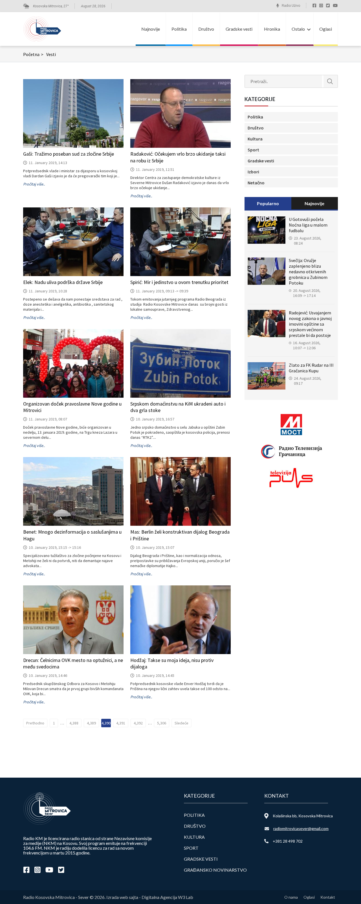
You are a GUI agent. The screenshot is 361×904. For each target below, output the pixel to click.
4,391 (120, 723)
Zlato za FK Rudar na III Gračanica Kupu (311, 367)
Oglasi (325, 29)
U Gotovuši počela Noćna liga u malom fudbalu (308, 224)
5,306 (161, 723)
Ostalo (298, 29)
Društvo (206, 29)
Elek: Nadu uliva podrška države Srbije (63, 282)
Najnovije (150, 29)
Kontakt (327, 897)
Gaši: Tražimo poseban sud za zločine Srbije (68, 154)
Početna (33, 54)
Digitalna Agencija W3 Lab (167, 897)
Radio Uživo (291, 6)
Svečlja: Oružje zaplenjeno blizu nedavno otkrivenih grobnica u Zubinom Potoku (308, 272)
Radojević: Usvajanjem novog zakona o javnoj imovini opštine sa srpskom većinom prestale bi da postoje (310, 324)
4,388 (73, 723)
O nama (291, 897)
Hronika (272, 29)
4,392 (138, 723)
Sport (253, 149)
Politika (179, 29)
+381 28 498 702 (288, 841)
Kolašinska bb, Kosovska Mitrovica (303, 815)
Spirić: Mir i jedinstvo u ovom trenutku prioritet (179, 282)
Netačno (256, 182)
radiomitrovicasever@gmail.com (301, 828)
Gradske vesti (239, 29)
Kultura (255, 139)
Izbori (253, 171)
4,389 (91, 723)
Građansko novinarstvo (215, 869)
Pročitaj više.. (34, 184)
